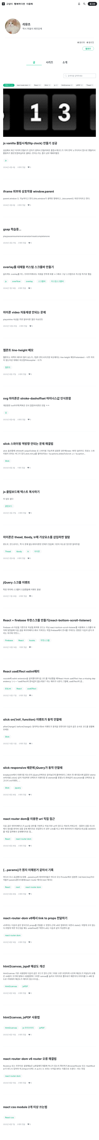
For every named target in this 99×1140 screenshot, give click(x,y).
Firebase (9, 640)
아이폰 (37, 551)
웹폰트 (8, 367)
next (18, 887)
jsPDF (79, 85)
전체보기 (9, 85)
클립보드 (8, 506)
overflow (16, 281)
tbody (19, 551)
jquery (18, 788)
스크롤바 (42, 281)
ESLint (8, 688)
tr (28, 551)
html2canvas (66, 85)
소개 (65, 62)
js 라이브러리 (28, 1028)
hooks (32, 640)
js (56, 85)
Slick (47, 85)
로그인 (92, 4)
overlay (29, 281)
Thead (89, 85)
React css (9, 1117)
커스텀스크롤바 (57, 281)
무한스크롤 (45, 640)
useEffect (31, 688)
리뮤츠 (26, 24)
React (37, 85)
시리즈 (49, 62)
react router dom (23, 85)
